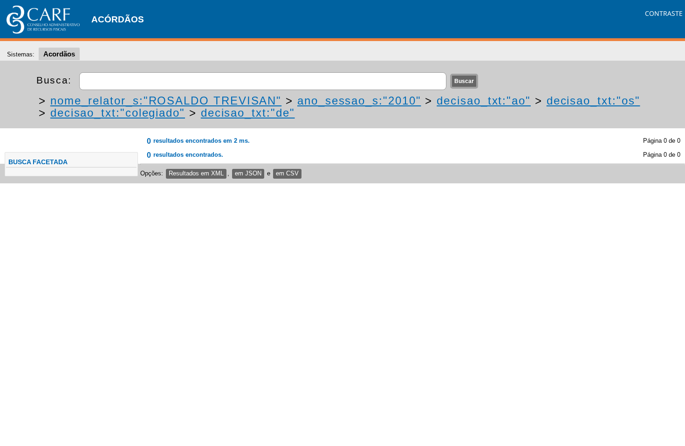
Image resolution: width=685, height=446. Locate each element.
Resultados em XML (196, 173)
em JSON (248, 173)
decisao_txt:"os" (593, 100)
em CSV (287, 173)
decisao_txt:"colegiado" (117, 112)
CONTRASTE (664, 13)
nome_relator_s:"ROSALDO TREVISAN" (165, 100)
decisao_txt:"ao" (484, 100)
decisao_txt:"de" (248, 112)
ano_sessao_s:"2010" (359, 100)
